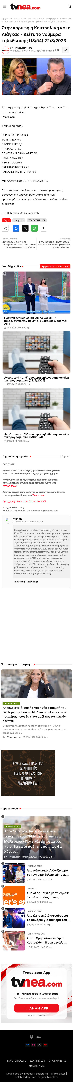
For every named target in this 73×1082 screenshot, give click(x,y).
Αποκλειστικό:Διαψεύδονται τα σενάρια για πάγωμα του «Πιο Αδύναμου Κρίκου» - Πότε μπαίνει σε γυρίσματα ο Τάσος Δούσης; (47, 918)
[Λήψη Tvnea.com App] (36, 993)
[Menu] (4, 6)
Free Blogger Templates (44, 1077)
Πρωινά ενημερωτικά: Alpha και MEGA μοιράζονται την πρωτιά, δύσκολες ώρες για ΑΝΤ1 (35, 321)
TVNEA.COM (9, 485)
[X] (25, 228)
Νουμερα (19, 220)
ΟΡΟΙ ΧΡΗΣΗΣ (57, 1060)
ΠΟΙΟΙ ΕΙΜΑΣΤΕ (16, 1060)
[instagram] (33, 1045)
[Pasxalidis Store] (28, 794)
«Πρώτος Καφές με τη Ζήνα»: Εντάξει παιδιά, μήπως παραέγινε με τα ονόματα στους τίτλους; (48, 895)
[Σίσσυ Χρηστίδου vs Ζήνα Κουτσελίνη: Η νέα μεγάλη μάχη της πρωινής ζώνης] (14, 940)
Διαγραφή (33, 581)
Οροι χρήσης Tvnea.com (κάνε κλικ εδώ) (24, 501)
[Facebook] (16, 228)
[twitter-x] (39, 1045)
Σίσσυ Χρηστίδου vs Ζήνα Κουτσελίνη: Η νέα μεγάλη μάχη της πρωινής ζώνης (45, 941)
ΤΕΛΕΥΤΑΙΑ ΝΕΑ (28, 18)
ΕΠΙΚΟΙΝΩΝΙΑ (37, 1066)
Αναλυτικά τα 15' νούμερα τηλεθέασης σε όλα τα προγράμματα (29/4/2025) (36, 379)
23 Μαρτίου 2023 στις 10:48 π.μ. (28, 521)
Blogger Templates (35, 1073)
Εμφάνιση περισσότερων (55, 266)
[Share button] (43, 228)
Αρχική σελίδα (9, 18)
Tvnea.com (38, 495)
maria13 (17, 518)
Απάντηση (19, 581)
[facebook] (27, 1045)
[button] (69, 6)
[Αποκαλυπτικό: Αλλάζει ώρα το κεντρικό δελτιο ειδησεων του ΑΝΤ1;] (14, 873)
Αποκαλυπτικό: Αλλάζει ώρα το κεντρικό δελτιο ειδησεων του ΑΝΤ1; (47, 873)
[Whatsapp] (34, 228)
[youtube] (45, 1045)
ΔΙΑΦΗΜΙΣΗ (37, 1060)
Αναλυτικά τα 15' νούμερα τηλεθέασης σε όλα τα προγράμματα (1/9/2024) (36, 436)
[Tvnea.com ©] (25, 6)
